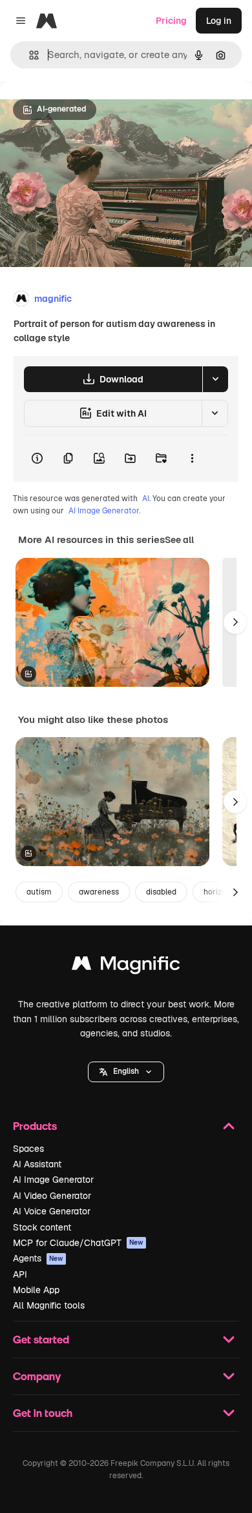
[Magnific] (126, 966)
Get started (41, 1339)
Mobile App (36, 1290)
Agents (38, 1258)
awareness (99, 892)
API (20, 1274)
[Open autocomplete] (29, 55)
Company (37, 1376)
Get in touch (42, 1412)
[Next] (235, 622)
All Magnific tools (49, 1305)
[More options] (192, 458)
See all (179, 540)
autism (39, 892)
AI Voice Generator (51, 1211)
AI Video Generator (52, 1196)
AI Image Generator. (104, 511)
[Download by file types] (215, 379)
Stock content (42, 1227)
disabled (161, 892)
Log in (218, 20)
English (126, 1071)
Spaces (28, 1148)
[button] (126, 1072)
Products (35, 1125)
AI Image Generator (53, 1179)
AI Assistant (37, 1164)
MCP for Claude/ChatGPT (78, 1243)
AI (145, 498)
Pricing (171, 20)
